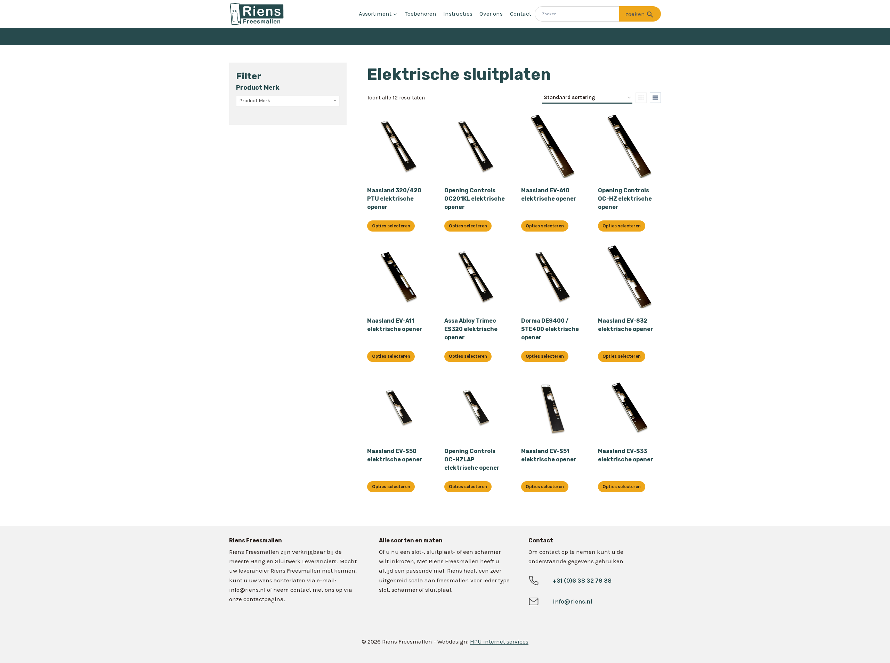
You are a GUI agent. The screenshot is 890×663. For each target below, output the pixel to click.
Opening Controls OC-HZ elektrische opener (625, 198)
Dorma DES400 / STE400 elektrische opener (550, 329)
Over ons (491, 13)
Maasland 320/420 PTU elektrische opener (394, 198)
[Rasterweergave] (641, 97)
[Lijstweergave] (655, 97)
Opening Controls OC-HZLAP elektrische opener (472, 459)
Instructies (457, 13)
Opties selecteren (391, 225)
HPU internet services (499, 641)
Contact (520, 13)
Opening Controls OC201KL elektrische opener (474, 198)
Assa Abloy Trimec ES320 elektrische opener (470, 329)
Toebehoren (420, 13)
